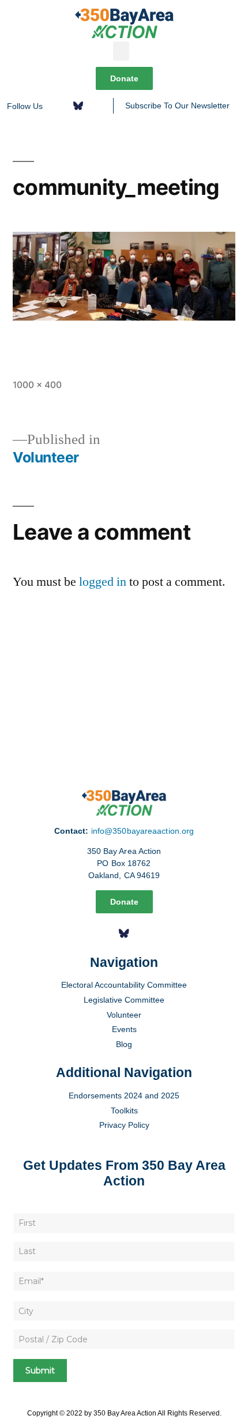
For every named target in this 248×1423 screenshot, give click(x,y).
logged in (102, 582)
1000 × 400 (37, 384)
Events (124, 1029)
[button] (121, 51)
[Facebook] (59, 106)
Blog (124, 1044)
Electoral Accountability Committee (124, 984)
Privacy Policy (124, 1125)
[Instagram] (96, 106)
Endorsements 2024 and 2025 (124, 1095)
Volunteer (124, 1014)
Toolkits (124, 1110)
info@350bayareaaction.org (142, 830)
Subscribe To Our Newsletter (177, 105)
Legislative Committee (124, 999)
